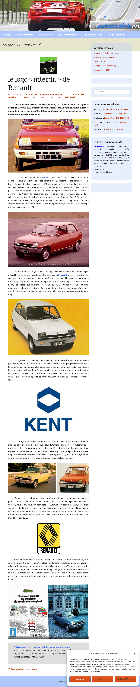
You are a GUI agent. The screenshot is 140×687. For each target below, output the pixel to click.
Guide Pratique (24, 34)
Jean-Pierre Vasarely (50, 94)
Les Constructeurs (68, 34)
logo (66, 94)
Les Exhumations (93, 34)
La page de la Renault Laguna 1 (106, 57)
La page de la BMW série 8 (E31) (106, 65)
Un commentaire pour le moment (24, 669)
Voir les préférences (125, 679)
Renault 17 (35, 97)
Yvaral (58, 97)
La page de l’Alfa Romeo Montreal (107, 53)
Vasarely (52, 97)
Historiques (32, 94)
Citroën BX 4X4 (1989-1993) (113, 129)
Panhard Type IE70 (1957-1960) (116, 118)
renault (18, 97)
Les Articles (45, 34)
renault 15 (26, 97)
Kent (62, 94)
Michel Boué (74, 94)
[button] (134, 653)
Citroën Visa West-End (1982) (114, 113)
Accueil (7, 34)
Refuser (102, 679)
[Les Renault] (48, 539)
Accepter (80, 679)
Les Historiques (116, 34)
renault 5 (44, 97)
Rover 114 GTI (99, 61)
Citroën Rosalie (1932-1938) (117, 109)
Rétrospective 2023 (102, 70)
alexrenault (70, 97)
